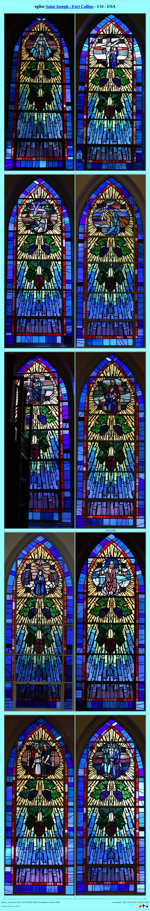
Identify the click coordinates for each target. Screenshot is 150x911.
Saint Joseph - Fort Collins (70, 6)
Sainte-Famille (110, 530)
